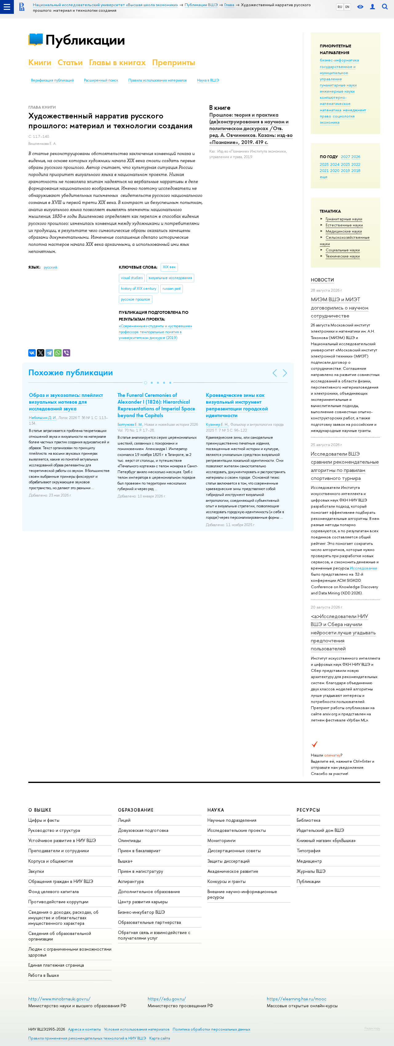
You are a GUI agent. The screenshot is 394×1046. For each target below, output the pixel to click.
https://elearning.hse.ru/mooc (296, 999)
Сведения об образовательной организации (59, 936)
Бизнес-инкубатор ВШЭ (141, 912)
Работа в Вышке (43, 975)
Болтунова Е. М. (130, 424)
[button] (146, 383)
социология (344, 116)
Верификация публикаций (52, 80)
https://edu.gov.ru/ (167, 999)
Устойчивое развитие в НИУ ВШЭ (62, 840)
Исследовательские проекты (236, 830)
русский (50, 267)
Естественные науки (344, 225)
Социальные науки (343, 250)
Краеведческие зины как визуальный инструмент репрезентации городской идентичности (237, 405)
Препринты (173, 62)
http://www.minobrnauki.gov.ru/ (59, 999)
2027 (345, 156)
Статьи (70, 62)
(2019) (155, 332)
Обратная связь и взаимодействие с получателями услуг (154, 935)
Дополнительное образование (149, 891)
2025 (324, 164)
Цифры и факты (43, 820)
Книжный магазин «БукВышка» (326, 840)
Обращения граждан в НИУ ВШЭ (60, 881)
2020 (335, 170)
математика (330, 110)
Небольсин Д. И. (43, 417)
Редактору (372, 1028)
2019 (345, 170)
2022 (356, 164)
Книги (39, 62)
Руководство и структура (54, 830)
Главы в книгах (117, 62)
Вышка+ (125, 861)
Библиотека (308, 820)
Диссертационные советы (234, 850)
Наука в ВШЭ (208, 80)
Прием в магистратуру (140, 871)
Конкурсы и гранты (226, 881)
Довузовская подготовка (143, 830)
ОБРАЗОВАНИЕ (136, 810)
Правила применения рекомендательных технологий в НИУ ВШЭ (87, 1038)
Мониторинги (221, 840)
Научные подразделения (231, 820)
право (325, 116)
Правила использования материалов (157, 80)
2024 (335, 164)
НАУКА (215, 810)
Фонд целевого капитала (53, 891)
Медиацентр (309, 861)
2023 (345, 164)
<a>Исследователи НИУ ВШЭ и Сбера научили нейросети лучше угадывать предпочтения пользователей (343, 632)
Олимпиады (129, 840)
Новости (322, 280)
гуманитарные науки (338, 85)
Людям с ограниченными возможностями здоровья (69, 951)
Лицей (124, 820)
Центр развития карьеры (143, 901)
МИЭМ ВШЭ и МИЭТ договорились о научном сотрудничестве (339, 307)
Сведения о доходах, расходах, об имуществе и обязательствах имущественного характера (63, 917)
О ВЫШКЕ (40, 810)
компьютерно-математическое (335, 100)
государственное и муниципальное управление (338, 73)
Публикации (85, 39)
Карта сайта (159, 1038)
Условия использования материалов (137, 1029)
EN (347, 7)
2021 (324, 170)
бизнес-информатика (339, 60)
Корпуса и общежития (50, 861)
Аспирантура (131, 881)
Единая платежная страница (56, 965)
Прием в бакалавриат (139, 850)
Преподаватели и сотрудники (58, 850)
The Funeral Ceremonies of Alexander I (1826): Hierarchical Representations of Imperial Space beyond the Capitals (156, 405)
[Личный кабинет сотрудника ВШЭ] (372, 7)
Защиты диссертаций (228, 861)
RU (340, 7)
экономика (330, 122)
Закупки (36, 871)
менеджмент (354, 110)
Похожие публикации (70, 372)
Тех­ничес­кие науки (343, 256)
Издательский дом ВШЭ (320, 830)
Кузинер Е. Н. (217, 424)
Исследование (363, 568)
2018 (356, 170)
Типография (308, 850)
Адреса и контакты (84, 1029)
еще (324, 176)
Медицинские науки (344, 231)
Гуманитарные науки (344, 219)
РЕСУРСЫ (308, 810)
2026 (356, 156)
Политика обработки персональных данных (211, 1029)
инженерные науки (337, 91)
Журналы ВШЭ (311, 871)
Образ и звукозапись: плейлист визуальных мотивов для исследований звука (66, 402)
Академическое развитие (232, 871)
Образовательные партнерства (149, 922)
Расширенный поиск (101, 80)
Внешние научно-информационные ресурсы (242, 894)
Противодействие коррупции (58, 901)
